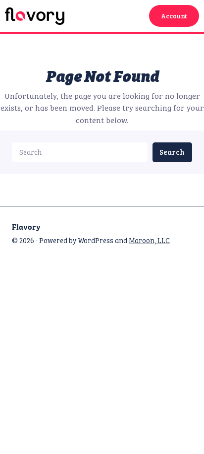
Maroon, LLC (149, 240)
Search (172, 152)
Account (174, 15)
